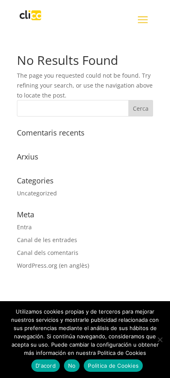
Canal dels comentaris (47, 253)
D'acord (45, 365)
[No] (160, 339)
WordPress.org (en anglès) (53, 265)
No (72, 365)
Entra (24, 227)
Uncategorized (37, 193)
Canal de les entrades (47, 240)
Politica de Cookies (113, 365)
